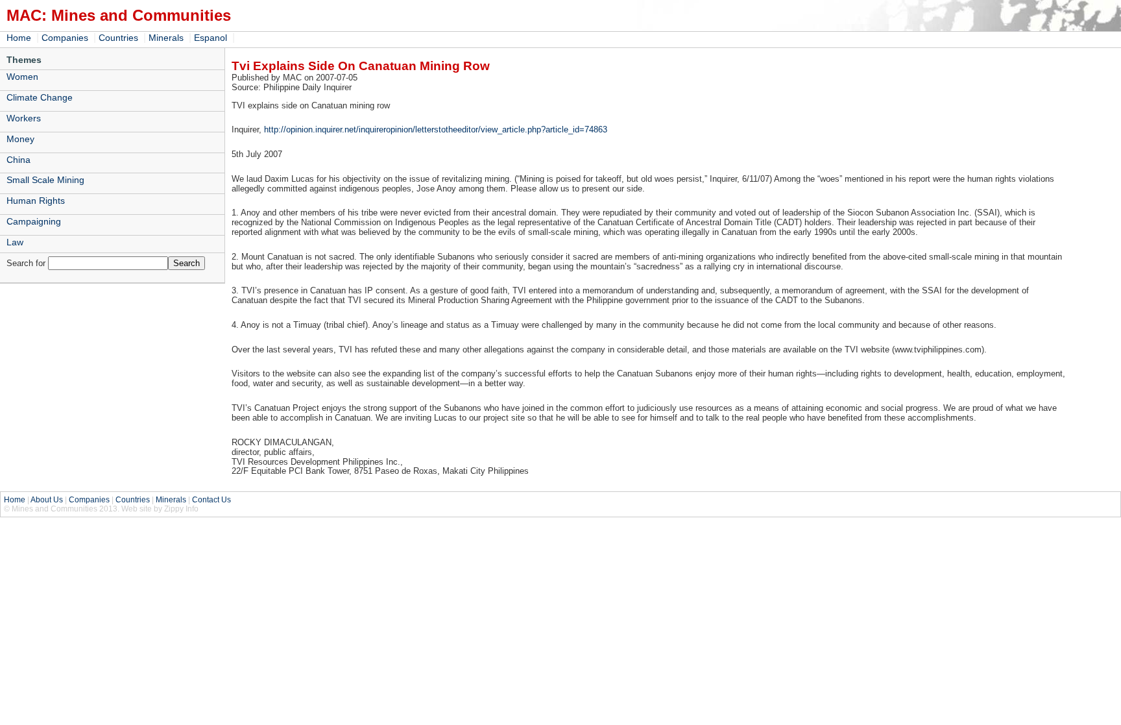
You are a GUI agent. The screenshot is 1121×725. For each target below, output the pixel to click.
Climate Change (39, 97)
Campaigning (33, 221)
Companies (65, 37)
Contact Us (211, 499)
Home (18, 37)
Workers (23, 118)
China (18, 159)
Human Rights (35, 200)
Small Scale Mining (45, 180)
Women (22, 76)
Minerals (166, 37)
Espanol (210, 37)
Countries (118, 37)
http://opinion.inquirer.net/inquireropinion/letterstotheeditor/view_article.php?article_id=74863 (435, 129)
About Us (46, 499)
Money (20, 139)
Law (14, 242)
